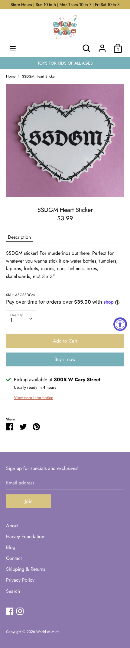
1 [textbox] (11, 320)
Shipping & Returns (25, 569)
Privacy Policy (20, 579)
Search (13, 591)
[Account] (102, 46)
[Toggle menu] (12, 48)
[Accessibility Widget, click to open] (120, 324)
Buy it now (65, 359)
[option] (65, 140)
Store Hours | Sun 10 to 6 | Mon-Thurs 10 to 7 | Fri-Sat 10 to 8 (65, 5)
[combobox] (21, 318)
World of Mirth (47, 631)
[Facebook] (9, 611)
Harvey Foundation (25, 536)
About (12, 525)
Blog (10, 547)
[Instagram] (20, 611)
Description (19, 237)
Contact (14, 558)
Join (28, 501)
